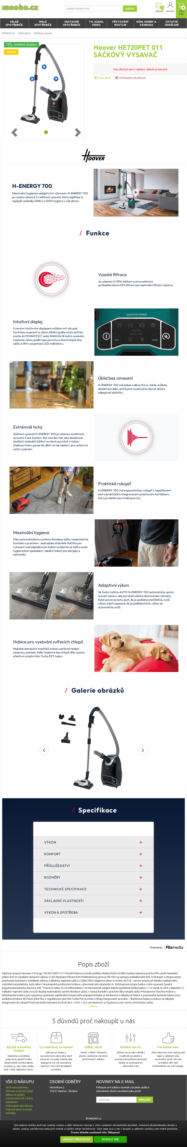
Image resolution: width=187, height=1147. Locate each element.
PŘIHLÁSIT (145, 1099)
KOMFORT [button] (52, 854)
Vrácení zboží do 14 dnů (19, 1098)
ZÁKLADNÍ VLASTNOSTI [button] (64, 901)
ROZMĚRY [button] (52, 877)
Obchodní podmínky (17, 1087)
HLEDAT (130, 8)
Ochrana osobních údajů (19, 1091)
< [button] (44, 751)
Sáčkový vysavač (43, 33)
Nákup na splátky (15, 1094)
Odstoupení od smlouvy (132, 77)
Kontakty (11, 1113)
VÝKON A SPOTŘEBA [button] (61, 912)
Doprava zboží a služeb (19, 1109)
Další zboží (24, 33)
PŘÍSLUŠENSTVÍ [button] (57, 866)
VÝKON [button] (50, 842)
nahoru (93, 1006)
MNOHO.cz (8, 33)
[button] (136, 192)
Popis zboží (104, 77)
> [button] (143, 751)
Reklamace (12, 1102)
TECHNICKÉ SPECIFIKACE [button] (65, 889)
